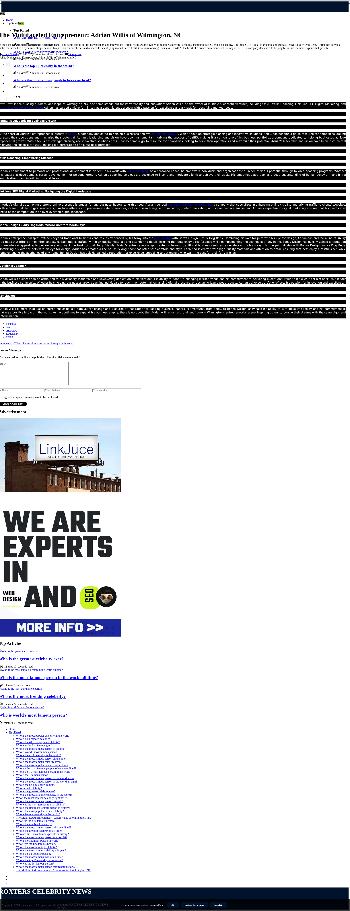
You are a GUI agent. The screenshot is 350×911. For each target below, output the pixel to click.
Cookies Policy (156, 905)
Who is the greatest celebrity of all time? (39, 830)
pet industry (162, 238)
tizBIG (72, 134)
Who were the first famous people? (36, 843)
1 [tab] (8, 64)
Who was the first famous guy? (34, 745)
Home (9, 20)
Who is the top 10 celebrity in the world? (39, 860)
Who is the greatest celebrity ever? (35, 791)
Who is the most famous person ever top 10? (41, 837)
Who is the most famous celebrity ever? (38, 761)
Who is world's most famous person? (37, 752)
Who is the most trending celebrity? (36, 847)
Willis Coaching (137, 171)
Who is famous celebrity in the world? (38, 814)
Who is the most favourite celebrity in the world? (44, 794)
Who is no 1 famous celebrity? (33, 738)
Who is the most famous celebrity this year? (41, 850)
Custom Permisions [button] (194, 905)
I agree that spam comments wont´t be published (30, 397)
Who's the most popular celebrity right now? (41, 797)
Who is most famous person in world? (38, 840)
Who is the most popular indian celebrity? (40, 811)
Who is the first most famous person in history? (43, 807)
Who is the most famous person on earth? (39, 801)
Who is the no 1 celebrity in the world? (38, 755)
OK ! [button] (172, 905)
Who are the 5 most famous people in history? (42, 834)
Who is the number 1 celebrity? (34, 824)
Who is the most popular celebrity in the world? (43, 735)
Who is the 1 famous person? (32, 775)
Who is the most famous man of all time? (39, 857)
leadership (12, 333)
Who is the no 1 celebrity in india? (35, 784)
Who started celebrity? (29, 788)
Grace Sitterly (10, 54)
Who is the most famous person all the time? (41, 758)
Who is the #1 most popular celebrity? (38, 742)
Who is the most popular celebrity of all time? (42, 765)
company (11, 330)
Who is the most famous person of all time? (41, 748)
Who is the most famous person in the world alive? (45, 778)
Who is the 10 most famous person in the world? (44, 771)
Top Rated (15, 732)
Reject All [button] (218, 905)
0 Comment (74, 54)
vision (9, 336)
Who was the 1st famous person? (35, 863)
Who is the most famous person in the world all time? (46, 781)
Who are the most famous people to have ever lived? (46, 768)
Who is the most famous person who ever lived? (43, 827)
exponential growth (164, 134)
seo (8, 327)
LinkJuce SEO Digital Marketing (190, 204)
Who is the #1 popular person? (33, 853)
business (11, 323)
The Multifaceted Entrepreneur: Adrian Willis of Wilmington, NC (53, 817)
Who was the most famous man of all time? (41, 804)
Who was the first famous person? (35, 820)
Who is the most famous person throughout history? (45, 866)
